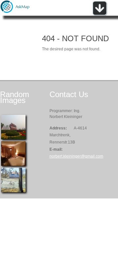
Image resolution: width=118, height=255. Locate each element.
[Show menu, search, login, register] (100, 14)
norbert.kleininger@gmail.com (76, 156)
